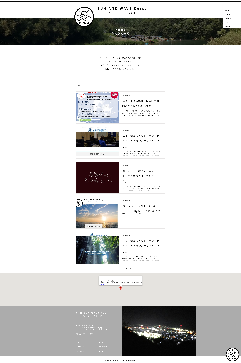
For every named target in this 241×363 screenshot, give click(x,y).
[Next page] (130, 268)
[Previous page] (110, 268)
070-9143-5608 (88, 334)
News (226, 22)
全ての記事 (79, 85)
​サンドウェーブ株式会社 (122, 13)
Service (227, 10)
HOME (226, 6)
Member (227, 14)
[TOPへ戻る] (232, 354)
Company (228, 18)
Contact (227, 26)
